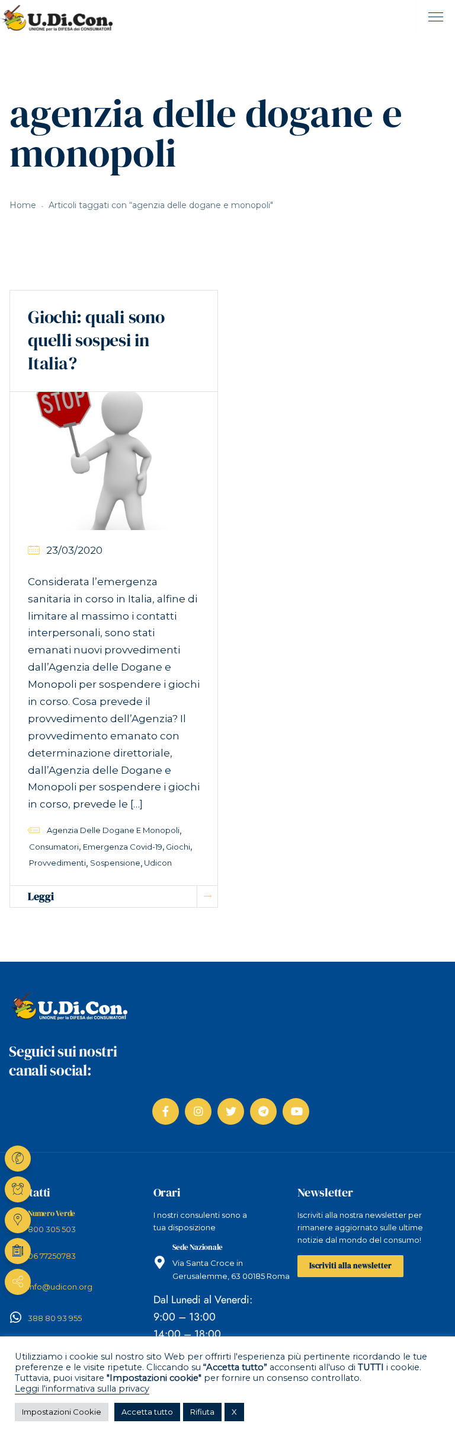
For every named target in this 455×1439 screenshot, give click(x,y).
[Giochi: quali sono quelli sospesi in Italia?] (113, 460)
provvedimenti (57, 862)
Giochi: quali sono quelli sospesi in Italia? (96, 340)
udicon (158, 862)
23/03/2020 (74, 550)
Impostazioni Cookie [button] (61, 1411)
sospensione (115, 862)
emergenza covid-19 (122, 846)
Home (22, 205)
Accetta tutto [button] (147, 1411)
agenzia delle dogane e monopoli (113, 830)
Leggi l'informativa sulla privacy (82, 1388)
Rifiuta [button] (202, 1411)
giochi (178, 846)
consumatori (54, 846)
